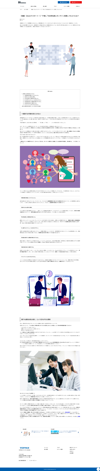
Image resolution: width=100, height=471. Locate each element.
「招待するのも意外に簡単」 (29, 96)
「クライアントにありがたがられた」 (31, 104)
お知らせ (78, 6)
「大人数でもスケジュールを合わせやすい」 (32, 100)
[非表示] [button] (51, 91)
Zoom (22, 20)
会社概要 (71, 453)
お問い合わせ (64, 2)
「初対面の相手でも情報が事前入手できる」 (32, 101)
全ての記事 (26, 9)
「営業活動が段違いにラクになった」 (31, 95)
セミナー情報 (66, 6)
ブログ (55, 6)
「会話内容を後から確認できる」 (30, 103)
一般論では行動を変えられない (28, 93)
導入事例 (45, 6)
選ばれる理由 (33, 6)
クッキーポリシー (33, 460)
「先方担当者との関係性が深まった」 (31, 98)
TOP (21, 9)
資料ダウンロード (76, 2)
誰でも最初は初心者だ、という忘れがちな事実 (31, 106)
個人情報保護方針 (22, 460)
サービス (22, 6)
